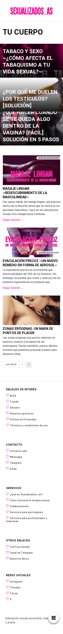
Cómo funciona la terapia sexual (30, 500)
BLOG (13, 395)
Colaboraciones (19, 506)
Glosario (15, 407)
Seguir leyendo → (13, 219)
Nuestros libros (19, 558)
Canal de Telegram (21, 552)
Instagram (16, 581)
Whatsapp (16, 457)
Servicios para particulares (26, 512)
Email (13, 468)
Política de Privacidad (23, 419)
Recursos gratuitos (22, 413)
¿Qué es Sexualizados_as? (26, 494)
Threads (15, 587)
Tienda (14, 401)
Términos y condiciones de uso (29, 425)
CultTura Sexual (20, 546)
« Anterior (10, 364)
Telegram (16, 463)
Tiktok (14, 593)
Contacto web (18, 451)
